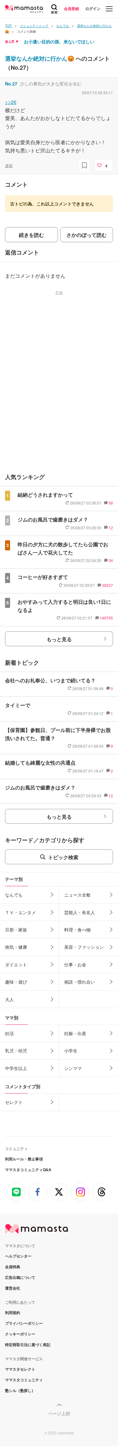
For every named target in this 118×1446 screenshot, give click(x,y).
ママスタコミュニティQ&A (28, 1169)
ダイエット (16, 964)
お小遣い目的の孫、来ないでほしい (59, 41)
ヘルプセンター (18, 1256)
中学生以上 (16, 1068)
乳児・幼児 (16, 1050)
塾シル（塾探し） (20, 1390)
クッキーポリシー (20, 1334)
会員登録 (71, 8)
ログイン (92, 8)
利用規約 (12, 1312)
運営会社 (12, 1288)
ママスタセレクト (20, 1369)
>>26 (10, 102)
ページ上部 (59, 1413)
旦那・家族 (16, 929)
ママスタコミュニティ (24, 1380)
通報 (9, 165)
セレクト (14, 1102)
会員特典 (12, 1267)
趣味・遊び (16, 982)
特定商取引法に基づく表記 (27, 1344)
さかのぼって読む (86, 234)
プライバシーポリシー (24, 1323)
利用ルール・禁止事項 (24, 1159)
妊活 (9, 1033)
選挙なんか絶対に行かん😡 (40, 58)
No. (11, 83)
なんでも (14, 895)
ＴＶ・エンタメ (20, 912)
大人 (9, 999)
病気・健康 (16, 947)
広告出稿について (20, 1277)
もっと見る (59, 639)
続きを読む (31, 234)
